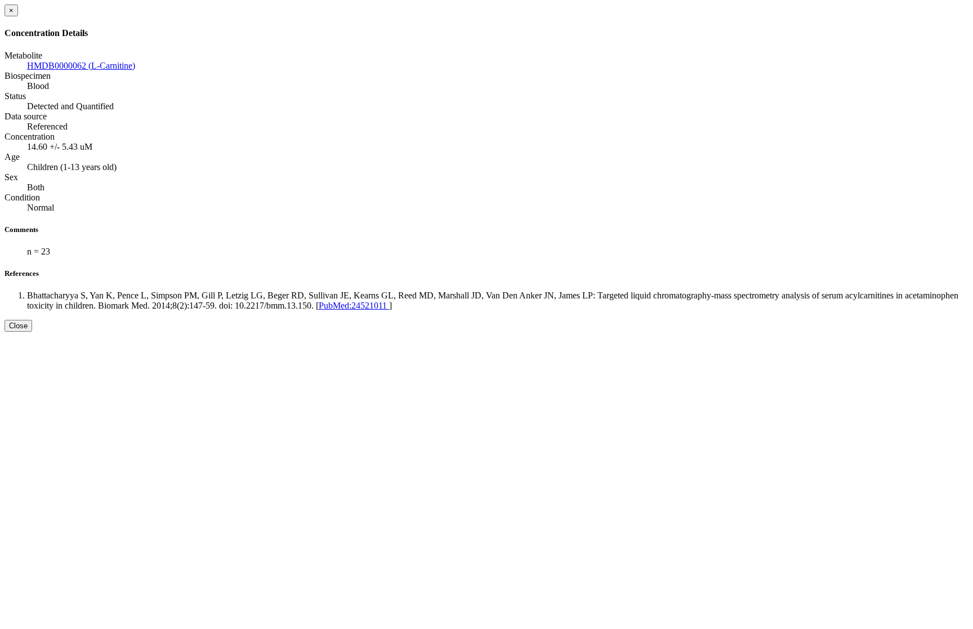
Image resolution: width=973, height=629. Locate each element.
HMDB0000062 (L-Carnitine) (81, 65)
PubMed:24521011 (354, 305)
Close (18, 326)
